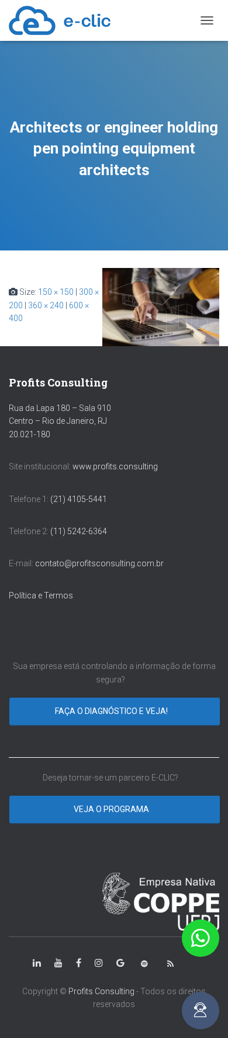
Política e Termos (41, 595)
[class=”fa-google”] (120, 963)
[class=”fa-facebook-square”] (78, 963)
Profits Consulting (101, 991)
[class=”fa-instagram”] (99, 963)
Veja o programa (112, 809)
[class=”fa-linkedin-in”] (37, 963)
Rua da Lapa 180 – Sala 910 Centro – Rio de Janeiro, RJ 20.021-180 (60, 421)
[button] (200, 938)
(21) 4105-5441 (78, 499)
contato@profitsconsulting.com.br (99, 563)
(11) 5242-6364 (79, 531)
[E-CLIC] (64, 20)
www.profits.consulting (115, 466)
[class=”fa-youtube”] (58, 963)
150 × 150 (56, 292)
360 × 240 (46, 305)
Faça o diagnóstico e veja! (112, 711)
